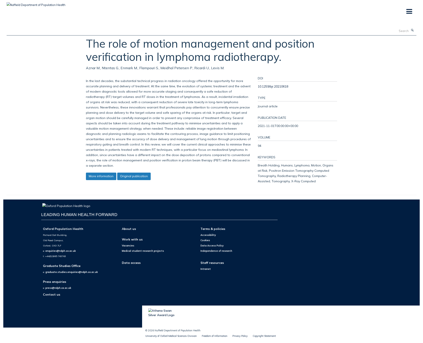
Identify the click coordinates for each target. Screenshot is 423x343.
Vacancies (128, 245)
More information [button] (101, 176)
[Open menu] (409, 11)
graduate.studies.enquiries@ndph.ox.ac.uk (71, 272)
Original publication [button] (134, 176)
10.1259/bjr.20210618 (273, 86)
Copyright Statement (264, 335)
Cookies (205, 240)
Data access (131, 263)
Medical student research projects (143, 250)
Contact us (51, 294)
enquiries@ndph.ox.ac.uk (60, 250)
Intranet (205, 268)
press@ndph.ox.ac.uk (58, 287)
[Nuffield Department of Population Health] (36, 3)
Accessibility (208, 235)
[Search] (412, 30)
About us (129, 229)
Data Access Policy (212, 245)
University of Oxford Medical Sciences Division (171, 335)
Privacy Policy (240, 335)
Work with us (132, 239)
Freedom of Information (214, 335)
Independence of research (216, 250)
